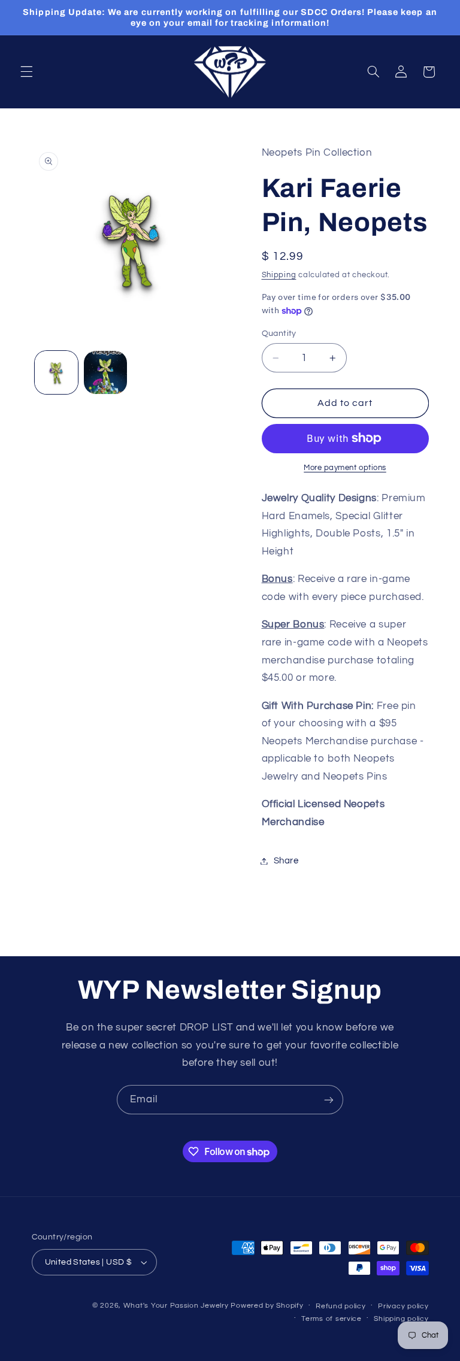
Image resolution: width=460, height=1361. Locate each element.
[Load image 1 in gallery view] (56, 372)
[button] (26, 72)
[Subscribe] (329, 1099)
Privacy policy (403, 1306)
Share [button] (286, 860)
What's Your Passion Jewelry (176, 1305)
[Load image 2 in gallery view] (105, 372)
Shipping (279, 275)
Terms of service (331, 1318)
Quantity (279, 333)
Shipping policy (401, 1318)
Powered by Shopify (267, 1305)
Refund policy (341, 1306)
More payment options (345, 468)
